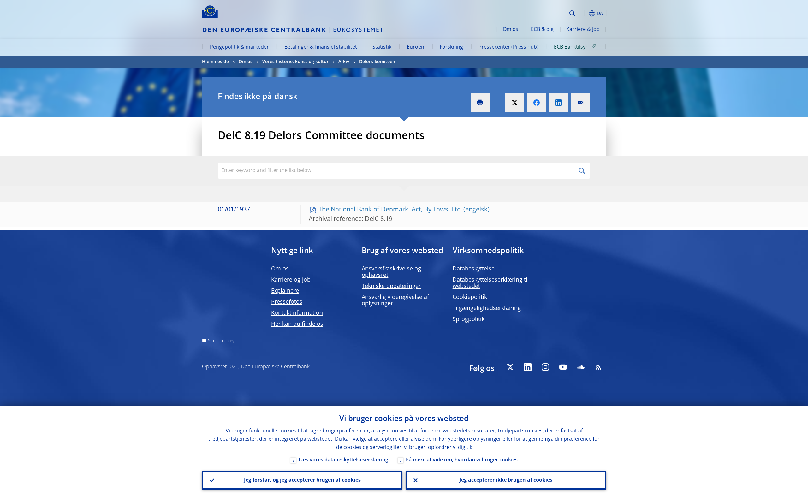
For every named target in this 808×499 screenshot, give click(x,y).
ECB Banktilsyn (571, 47)
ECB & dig (542, 29)
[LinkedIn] (527, 367)
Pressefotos (286, 302)
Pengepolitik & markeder (239, 47)
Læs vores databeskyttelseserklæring (343, 460)
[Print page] (480, 102)
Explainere (285, 291)
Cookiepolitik (470, 297)
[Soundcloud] (580, 367)
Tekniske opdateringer (391, 286)
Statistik (381, 47)
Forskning (451, 47)
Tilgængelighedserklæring (487, 308)
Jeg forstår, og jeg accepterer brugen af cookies (302, 480)
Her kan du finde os (297, 324)
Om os (510, 29)
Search (572, 13)
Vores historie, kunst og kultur (295, 62)
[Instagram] (545, 367)
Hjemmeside (215, 62)
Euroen (415, 47)
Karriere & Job (583, 29)
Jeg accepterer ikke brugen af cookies (506, 480)
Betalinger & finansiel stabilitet (320, 47)
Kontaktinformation (297, 313)
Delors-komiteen (377, 62)
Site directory (221, 341)
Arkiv (343, 62)
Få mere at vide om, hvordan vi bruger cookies (462, 460)
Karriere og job (291, 280)
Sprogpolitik (468, 319)
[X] (510, 367)
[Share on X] (514, 102)
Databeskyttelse (474, 269)
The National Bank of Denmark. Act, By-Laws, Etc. (390, 210)
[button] (584, 13)
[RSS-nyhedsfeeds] (598, 367)
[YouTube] (563, 367)
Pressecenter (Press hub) (508, 47)
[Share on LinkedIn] (558, 102)
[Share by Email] (580, 102)
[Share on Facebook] (536, 102)
